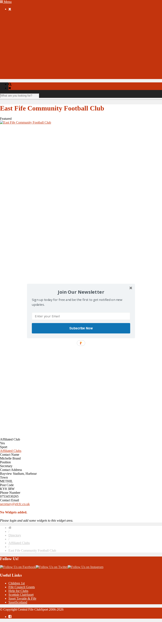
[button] (81, 292)
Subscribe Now (81, 328)
